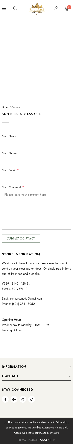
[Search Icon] (15, 8)
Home (5, 107)
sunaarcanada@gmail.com (26, 298)
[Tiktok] (31, 399)
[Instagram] (22, 399)
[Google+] (14, 399)
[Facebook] (5, 399)
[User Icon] (56, 8)
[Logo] (37, 8)
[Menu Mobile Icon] (4, 8)
